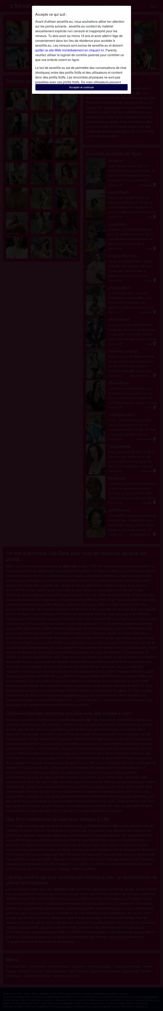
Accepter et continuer (81, 87)
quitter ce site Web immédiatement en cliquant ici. (70, 50)
